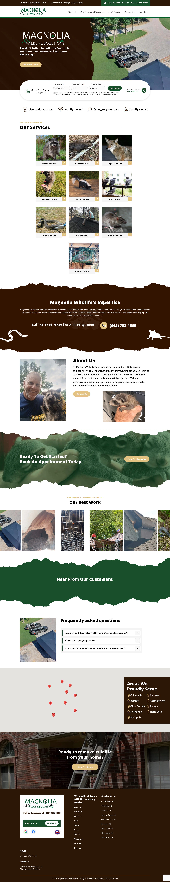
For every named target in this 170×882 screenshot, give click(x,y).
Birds (76, 830)
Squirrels (78, 812)
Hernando (136, 711)
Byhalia (154, 706)
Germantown (157, 700)
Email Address (78, 84)
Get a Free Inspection (136, 459)
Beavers (77, 848)
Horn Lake (156, 711)
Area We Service (113, 12)
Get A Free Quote (30, 64)
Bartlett (134, 700)
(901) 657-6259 (39, 3)
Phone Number (96, 84)
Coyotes (77, 843)
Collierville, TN (107, 801)
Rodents (77, 816)
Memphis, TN (107, 837)
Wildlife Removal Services (91, 12)
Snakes (77, 825)
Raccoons (78, 807)
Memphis (135, 717)
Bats (76, 821)
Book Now (52, 823)
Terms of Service (112, 878)
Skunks (77, 834)
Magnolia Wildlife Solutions (68, 878)
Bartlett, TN (106, 810)
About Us (72, 12)
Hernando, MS (107, 828)
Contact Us (129, 12)
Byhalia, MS (106, 824)
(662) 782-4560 (77, 3)
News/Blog (143, 12)
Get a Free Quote (85, 767)
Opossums (78, 839)
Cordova (154, 695)
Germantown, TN (108, 815)
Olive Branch (137, 706)
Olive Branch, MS (108, 819)
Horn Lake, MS (107, 833)
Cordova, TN (106, 806)
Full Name (59, 84)
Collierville (136, 695)
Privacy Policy (100, 878)
